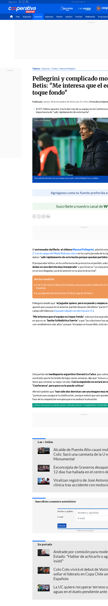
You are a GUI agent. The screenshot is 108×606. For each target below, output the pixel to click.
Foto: (36, 120)
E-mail (60, 517)
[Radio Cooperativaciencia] (84, 8)
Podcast (78, 17)
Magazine (27, 17)
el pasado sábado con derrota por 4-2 (74, 310)
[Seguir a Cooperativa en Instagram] (27, 2)
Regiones (49, 17)
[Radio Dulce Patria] (66, 8)
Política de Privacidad (85, 530)
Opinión (69, 17)
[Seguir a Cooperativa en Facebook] (20, 2)
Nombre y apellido (65, 511)
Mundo (59, 17)
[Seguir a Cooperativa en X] (23, 2)
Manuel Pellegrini (83, 249)
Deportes (38, 17)
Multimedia (90, 17)
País (18, 17)
